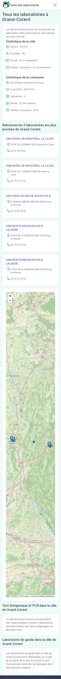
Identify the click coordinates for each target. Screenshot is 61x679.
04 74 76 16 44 (18, 151)
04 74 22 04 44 (18, 245)
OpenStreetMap (38, 596)
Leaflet (26, 596)
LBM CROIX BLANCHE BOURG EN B (28, 195)
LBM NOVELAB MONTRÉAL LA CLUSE (30, 138)
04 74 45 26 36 (18, 211)
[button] (49, 445)
